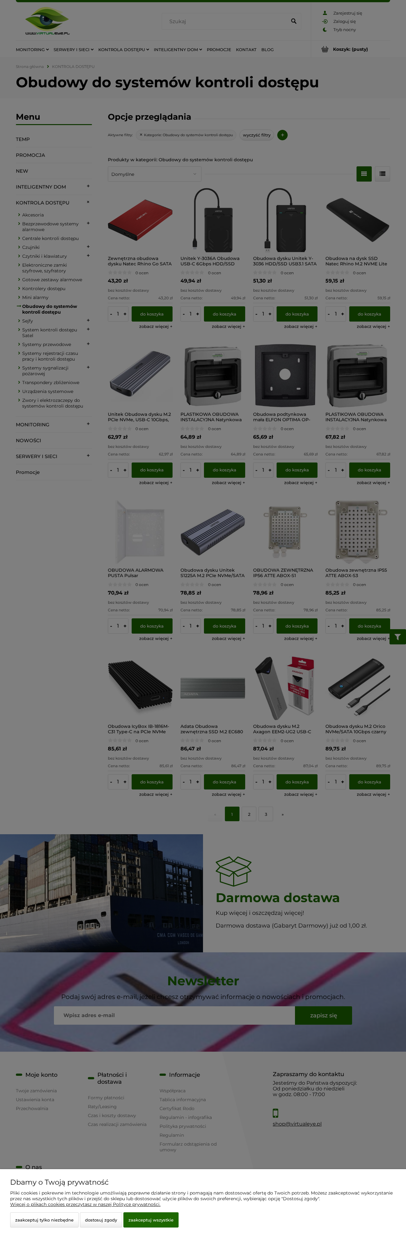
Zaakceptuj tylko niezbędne (44, 1219)
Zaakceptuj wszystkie (151, 1219)
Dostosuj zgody (101, 1219)
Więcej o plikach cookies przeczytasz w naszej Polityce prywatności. (85, 1204)
